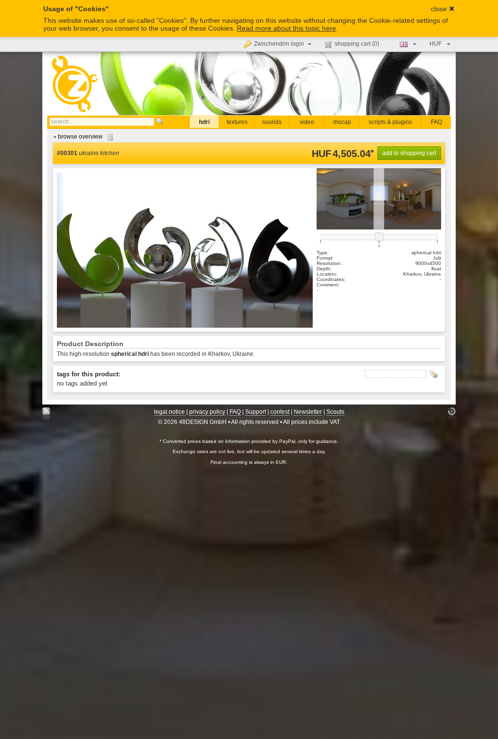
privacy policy (207, 411)
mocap (342, 122)
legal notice (169, 411)
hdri (204, 122)
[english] (406, 44)
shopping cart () (357, 43)
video (307, 122)
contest (279, 411)
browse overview (80, 136)
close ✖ (443, 9)
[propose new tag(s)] (433, 374)
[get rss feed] (46, 414)
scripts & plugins (390, 122)
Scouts (335, 411)
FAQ (436, 122)
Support (255, 411)
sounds (272, 122)
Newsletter (308, 411)
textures (237, 122)
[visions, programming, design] (451, 414)
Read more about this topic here (286, 28)
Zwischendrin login (279, 43)
